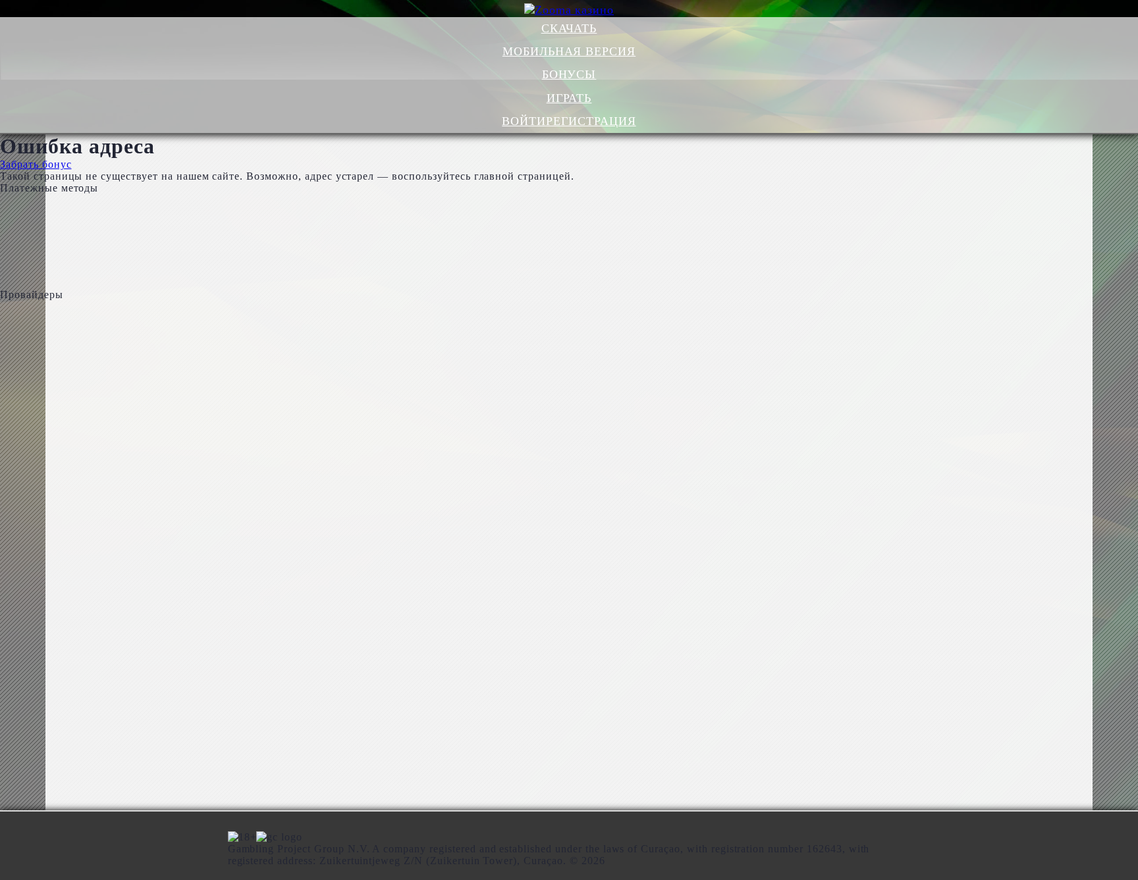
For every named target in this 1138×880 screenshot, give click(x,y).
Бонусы (569, 74)
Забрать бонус (35, 164)
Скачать (569, 28)
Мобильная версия (569, 51)
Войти (524, 121)
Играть (569, 98)
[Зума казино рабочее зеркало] (569, 9)
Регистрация (591, 121)
